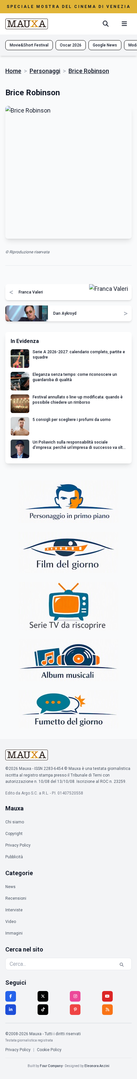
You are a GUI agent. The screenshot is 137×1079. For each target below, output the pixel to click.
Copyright (14, 833)
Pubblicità (14, 857)
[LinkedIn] (10, 1009)
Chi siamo (14, 822)
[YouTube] (107, 996)
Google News (105, 45)
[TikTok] (43, 1009)
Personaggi (45, 70)
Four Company (51, 1066)
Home (13, 70)
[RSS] (107, 1009)
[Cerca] (105, 24)
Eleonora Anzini (96, 1066)
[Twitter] (43, 996)
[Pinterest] (75, 1009)
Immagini (14, 933)
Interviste (14, 910)
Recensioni (15, 898)
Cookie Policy (49, 1049)
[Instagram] (75, 996)
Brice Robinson (88, 70)
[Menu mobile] (124, 24)
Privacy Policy (18, 845)
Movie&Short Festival (29, 45)
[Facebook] (10, 996)
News (10, 886)
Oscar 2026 (70, 45)
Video (10, 921)
